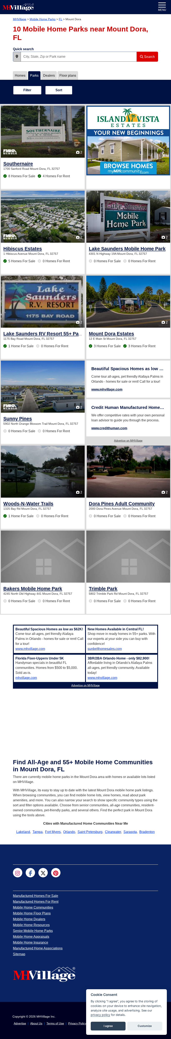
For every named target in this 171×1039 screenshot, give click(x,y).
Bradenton (147, 832)
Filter (27, 90)
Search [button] (149, 57)
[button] (17, 57)
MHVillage (19, 19)
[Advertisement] (85, 719)
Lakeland (23, 832)
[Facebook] (30, 872)
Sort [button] (58, 90)
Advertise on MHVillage (128, 440)
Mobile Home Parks (42, 19)
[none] (128, 140)
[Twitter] (43, 872)
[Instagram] (17, 872)
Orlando (69, 832)
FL (60, 19)
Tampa (38, 832)
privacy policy (100, 1015)
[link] (18, 163)
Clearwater (113, 832)
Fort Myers (53, 832)
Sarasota (130, 832)
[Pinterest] (55, 872)
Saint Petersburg (90, 832)
